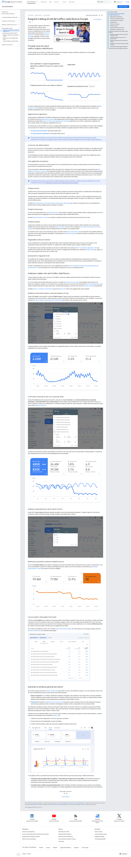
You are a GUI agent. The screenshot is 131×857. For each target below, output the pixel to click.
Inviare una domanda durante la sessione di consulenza (35, 834)
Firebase (55, 847)
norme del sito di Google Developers (60, 804)
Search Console (123, 6)
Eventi (64, 2)
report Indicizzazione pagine (63, 629)
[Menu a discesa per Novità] (59, 2)
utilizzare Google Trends (52, 691)
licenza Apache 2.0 (33, 804)
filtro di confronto (40, 405)
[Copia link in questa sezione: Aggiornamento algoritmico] (48, 114)
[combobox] (104, 1)
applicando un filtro (92, 248)
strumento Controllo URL (34, 630)
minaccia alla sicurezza (52, 212)
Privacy (29, 853)
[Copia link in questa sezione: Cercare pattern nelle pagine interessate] (57, 617)
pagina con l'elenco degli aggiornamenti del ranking (55, 121)
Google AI (76, 847)
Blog (50, 2)
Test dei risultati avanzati (101, 834)
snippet (101, 284)
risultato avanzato (89, 286)
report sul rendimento (81, 248)
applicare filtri (62, 289)
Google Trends (90, 249)
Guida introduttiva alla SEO (64, 834)
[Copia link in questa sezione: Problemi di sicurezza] (44, 209)
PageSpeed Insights (99, 836)
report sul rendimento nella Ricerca (43, 289)
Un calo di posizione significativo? (40, 133)
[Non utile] (102, 15)
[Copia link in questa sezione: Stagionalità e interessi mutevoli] (51, 240)
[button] (10, 14)
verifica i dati (56, 715)
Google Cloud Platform (65, 847)
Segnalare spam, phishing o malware (31, 836)
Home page (30, 15)
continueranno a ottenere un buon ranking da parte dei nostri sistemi (61, 182)
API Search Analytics (39, 300)
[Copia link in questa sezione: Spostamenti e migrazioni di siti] (51, 256)
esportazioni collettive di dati (55, 300)
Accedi (127, 1)
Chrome (48, 847)
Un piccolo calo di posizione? (39, 130)
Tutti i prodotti (85, 847)
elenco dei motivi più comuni (71, 282)
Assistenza (44, 2)
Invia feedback (97, 19)
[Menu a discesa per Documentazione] (37, 2)
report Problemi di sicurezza (41, 217)
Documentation (7, 7)
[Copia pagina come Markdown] (30, 22)
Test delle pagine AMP (100, 839)
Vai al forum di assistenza (28, 831)
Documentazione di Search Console (67, 839)
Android (41, 847)
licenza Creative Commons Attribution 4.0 (76, 803)
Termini (24, 853)
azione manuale (60, 227)
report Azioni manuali (70, 233)
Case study (72, 2)
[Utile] (100, 15)
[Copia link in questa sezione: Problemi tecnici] (41, 188)
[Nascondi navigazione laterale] (18, 854)
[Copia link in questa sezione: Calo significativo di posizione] (49, 161)
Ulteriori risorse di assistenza (29, 839)
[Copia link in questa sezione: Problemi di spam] (41, 222)
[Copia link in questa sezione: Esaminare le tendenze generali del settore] (64, 687)
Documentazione (31, 2)
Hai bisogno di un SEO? (63, 831)
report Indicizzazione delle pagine (61, 203)
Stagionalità (34, 702)
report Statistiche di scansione (42, 203)
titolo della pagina (91, 284)
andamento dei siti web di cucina (54, 702)
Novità (56, 2)
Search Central (16, 2)
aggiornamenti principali (47, 119)
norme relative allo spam (73, 231)
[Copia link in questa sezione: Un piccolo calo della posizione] (50, 145)
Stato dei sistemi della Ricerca (65, 836)
